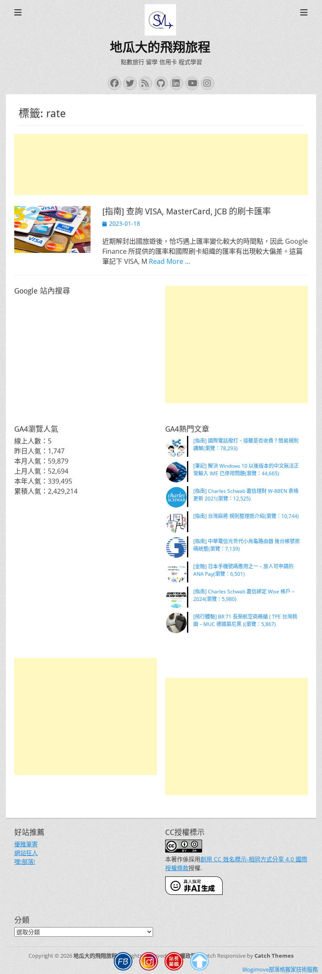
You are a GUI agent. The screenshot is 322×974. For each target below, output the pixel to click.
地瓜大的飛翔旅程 (160, 47)
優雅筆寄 (26, 844)
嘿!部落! (24, 862)
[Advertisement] (161, 164)
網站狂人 (26, 853)
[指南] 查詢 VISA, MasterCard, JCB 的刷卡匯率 (186, 211)
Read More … (169, 261)
